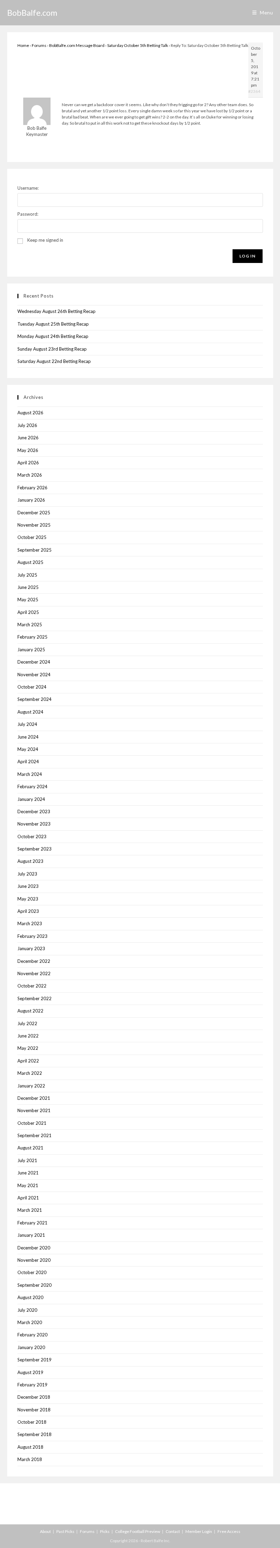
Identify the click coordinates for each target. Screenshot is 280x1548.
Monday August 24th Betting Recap (52, 336)
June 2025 (28, 587)
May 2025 (27, 599)
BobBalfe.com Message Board (76, 45)
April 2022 (28, 1061)
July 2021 (27, 1160)
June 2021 (28, 1172)
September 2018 (34, 1434)
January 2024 (31, 799)
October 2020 (31, 1272)
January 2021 (31, 1235)
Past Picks (65, 1531)
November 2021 (34, 1110)
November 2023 (34, 824)
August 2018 (30, 1447)
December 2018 (33, 1397)
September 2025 (34, 550)
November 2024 (34, 674)
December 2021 (33, 1098)
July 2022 (27, 1023)
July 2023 (27, 874)
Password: (27, 214)
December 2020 (33, 1247)
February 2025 (32, 637)
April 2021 (28, 1197)
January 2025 (31, 649)
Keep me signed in (45, 240)
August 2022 (30, 1011)
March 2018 (29, 1459)
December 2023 (33, 811)
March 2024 (29, 774)
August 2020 (30, 1297)
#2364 (254, 91)
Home (23, 45)
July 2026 (27, 425)
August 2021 (30, 1147)
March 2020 (29, 1322)
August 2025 (30, 562)
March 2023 (29, 923)
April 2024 (28, 761)
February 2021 (32, 1222)
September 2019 (34, 1359)
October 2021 (31, 1123)
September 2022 (34, 998)
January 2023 (31, 948)
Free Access (229, 1531)
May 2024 (27, 749)
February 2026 (32, 487)
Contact (173, 1531)
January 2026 (31, 500)
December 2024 (33, 662)
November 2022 (34, 973)
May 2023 (27, 899)
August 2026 (30, 412)
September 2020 (34, 1285)
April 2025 (28, 612)
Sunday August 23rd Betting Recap (52, 349)
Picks (105, 1531)
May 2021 (27, 1185)
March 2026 (29, 475)
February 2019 (32, 1384)
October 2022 (31, 986)
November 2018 (34, 1409)
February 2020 (32, 1334)
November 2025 (34, 525)
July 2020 (27, 1310)
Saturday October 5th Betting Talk (137, 45)
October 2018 (31, 1422)
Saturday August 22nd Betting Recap (54, 361)
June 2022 (28, 1036)
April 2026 (28, 462)
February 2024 (32, 786)
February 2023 (32, 936)
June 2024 (28, 737)
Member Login (198, 1531)
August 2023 (30, 861)
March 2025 (29, 624)
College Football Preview (137, 1531)
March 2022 (29, 1073)
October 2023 (31, 836)
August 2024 (30, 712)
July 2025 (27, 575)
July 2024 (27, 724)
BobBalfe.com (32, 12)
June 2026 (28, 437)
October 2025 (31, 537)
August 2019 (30, 1372)
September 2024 (34, 699)
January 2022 (31, 1085)
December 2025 (33, 512)
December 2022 (33, 961)
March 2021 (29, 1210)
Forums (39, 45)
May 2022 (27, 1048)
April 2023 (28, 911)
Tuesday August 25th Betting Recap (53, 324)
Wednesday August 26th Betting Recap (56, 311)
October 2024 (31, 687)
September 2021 (34, 1135)
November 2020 (34, 1260)
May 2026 (27, 450)
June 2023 (28, 886)
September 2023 (34, 849)
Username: (28, 188)
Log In (247, 256)
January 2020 (31, 1347)
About (45, 1531)
